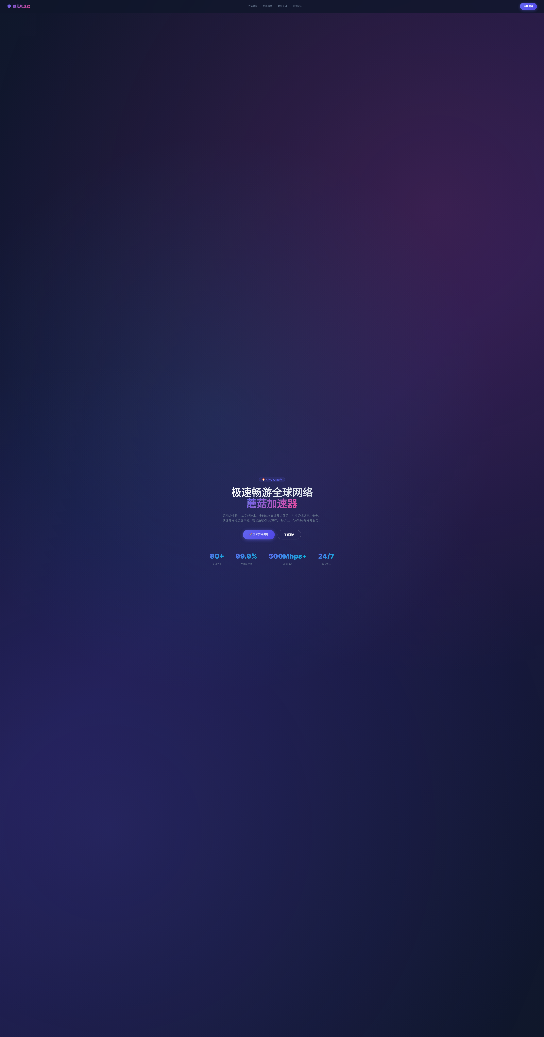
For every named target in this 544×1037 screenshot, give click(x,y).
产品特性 (252, 6)
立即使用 (528, 6)
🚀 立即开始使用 (258, 534)
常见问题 (297, 6)
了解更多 (289, 534)
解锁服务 (267, 6)
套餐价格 (282, 6)
